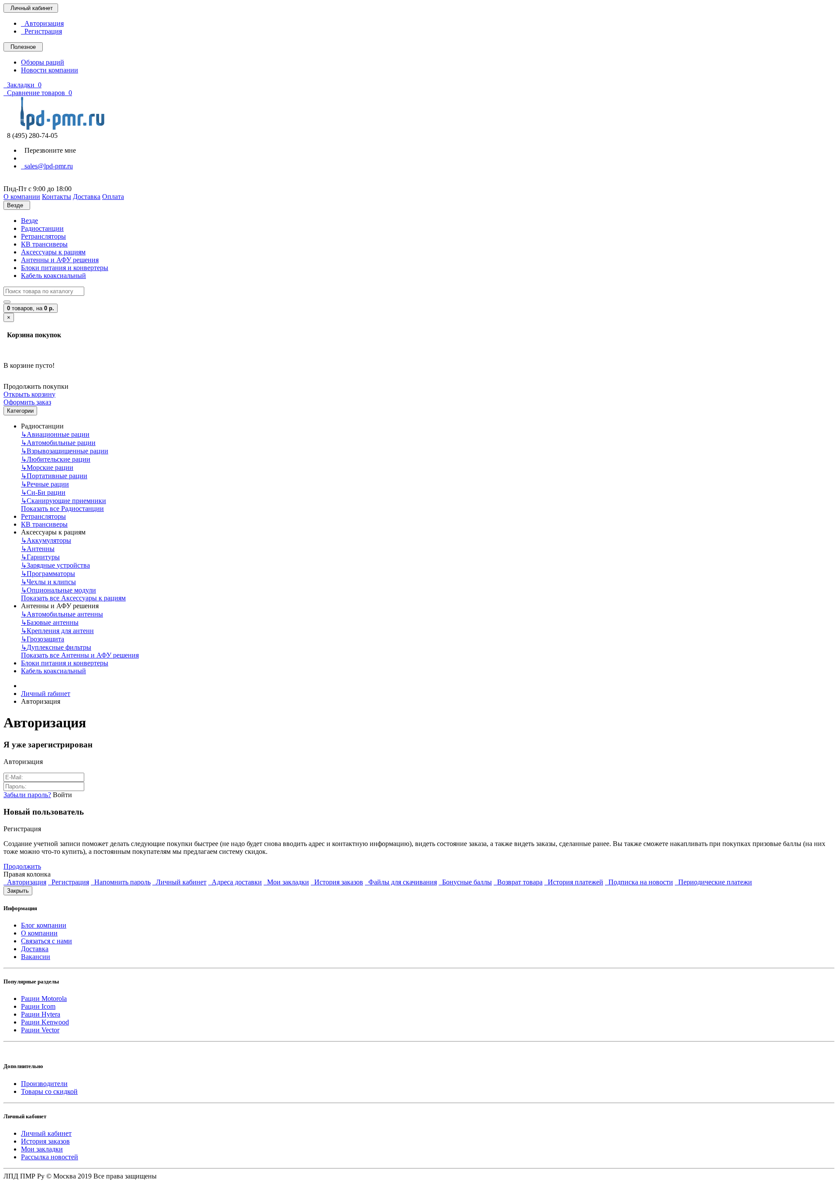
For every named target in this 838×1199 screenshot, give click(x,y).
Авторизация (42, 23)
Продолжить (22, 866)
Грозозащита (42, 639)
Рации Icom (38, 1006)
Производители (44, 1083)
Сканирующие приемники (63, 500)
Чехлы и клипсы (48, 582)
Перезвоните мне (48, 150)
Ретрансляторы (43, 236)
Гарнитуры (40, 557)
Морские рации (47, 467)
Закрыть (18, 890)
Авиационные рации (55, 434)
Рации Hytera (40, 1014)
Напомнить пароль (121, 882)
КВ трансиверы (44, 244)
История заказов (337, 882)
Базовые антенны (50, 622)
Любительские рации (55, 459)
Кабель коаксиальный (53, 275)
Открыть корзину (29, 394)
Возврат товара (518, 882)
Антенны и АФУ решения (60, 260)
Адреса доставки (235, 882)
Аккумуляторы (46, 540)
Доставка (34, 948)
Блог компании (43, 925)
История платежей (573, 882)
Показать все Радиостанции (62, 508)
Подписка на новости (639, 882)
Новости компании (49, 70)
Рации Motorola (44, 998)
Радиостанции (42, 228)
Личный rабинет (45, 693)
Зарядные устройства (55, 565)
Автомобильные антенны (62, 614)
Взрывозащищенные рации (64, 451)
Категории (20, 411)
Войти (62, 794)
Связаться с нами (46, 941)
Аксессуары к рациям (53, 252)
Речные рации (45, 484)
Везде (29, 220)
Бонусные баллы (465, 882)
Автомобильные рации (58, 442)
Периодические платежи (713, 882)
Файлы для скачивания (401, 882)
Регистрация (41, 31)
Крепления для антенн (57, 630)
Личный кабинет (179, 882)
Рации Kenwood (45, 1022)
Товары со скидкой (49, 1091)
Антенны (38, 548)
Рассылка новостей (49, 1157)
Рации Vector (40, 1030)
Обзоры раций (42, 62)
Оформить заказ (27, 402)
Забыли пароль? (27, 794)
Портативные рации (54, 476)
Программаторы (48, 573)
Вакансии (35, 956)
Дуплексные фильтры (56, 647)
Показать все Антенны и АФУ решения (80, 655)
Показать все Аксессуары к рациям (73, 598)
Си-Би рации (43, 492)
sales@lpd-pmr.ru (47, 166)
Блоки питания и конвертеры (64, 267)
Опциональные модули (58, 590)
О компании (39, 933)
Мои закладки (286, 882)
